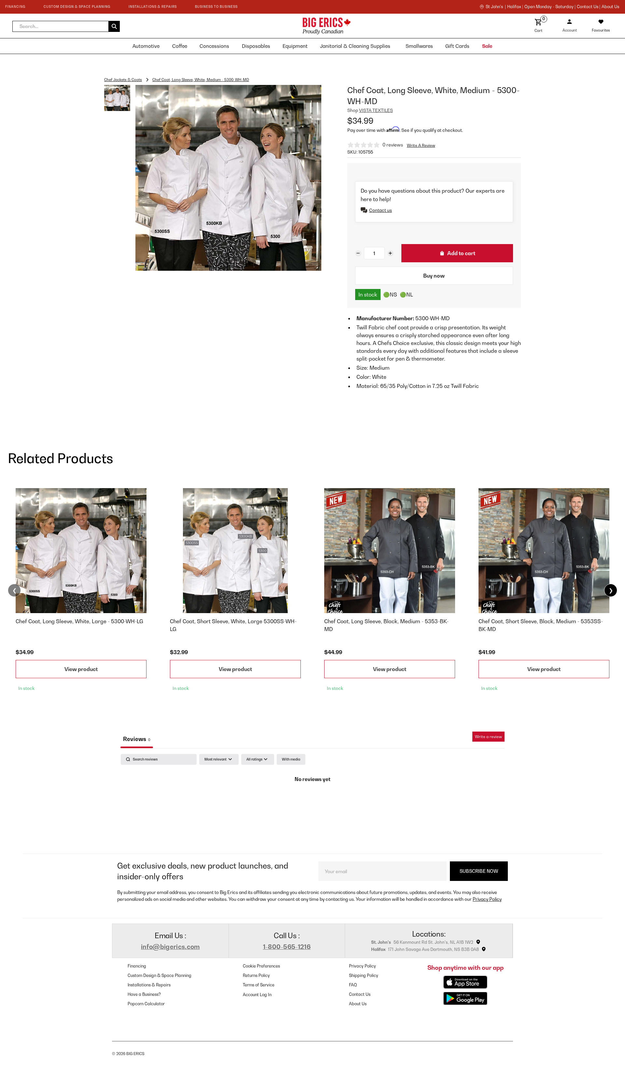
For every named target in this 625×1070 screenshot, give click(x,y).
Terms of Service (258, 984)
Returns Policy (256, 975)
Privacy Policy (487, 899)
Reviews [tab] (136, 738)
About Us (610, 7)
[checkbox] (291, 759)
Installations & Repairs (149, 984)
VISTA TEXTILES (376, 110)
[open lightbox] (228, 178)
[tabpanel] (312, 802)
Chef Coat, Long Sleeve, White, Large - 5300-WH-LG (79, 621)
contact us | (588, 7)
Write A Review (421, 145)
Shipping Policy (363, 975)
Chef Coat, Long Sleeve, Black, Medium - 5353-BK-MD (386, 625)
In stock (367, 294)
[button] (66, 26)
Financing (137, 966)
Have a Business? (144, 994)
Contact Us (359, 994)
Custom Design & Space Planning (159, 975)
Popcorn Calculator (146, 1003)
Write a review (488, 736)
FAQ (353, 984)
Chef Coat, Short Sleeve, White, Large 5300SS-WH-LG (233, 625)
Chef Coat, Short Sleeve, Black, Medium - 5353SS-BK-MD (541, 625)
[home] (268, 26)
